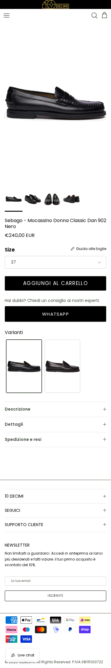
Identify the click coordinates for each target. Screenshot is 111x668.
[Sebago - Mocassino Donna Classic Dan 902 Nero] (24, 366)
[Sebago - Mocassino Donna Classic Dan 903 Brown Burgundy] (62, 366)
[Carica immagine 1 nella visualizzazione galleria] (55, 102)
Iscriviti (55, 595)
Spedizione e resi (23, 439)
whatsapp (55, 314)
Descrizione (17, 409)
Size (10, 249)
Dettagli (14, 424)
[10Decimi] (55, 4)
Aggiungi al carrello (55, 283)
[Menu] (6, 15)
